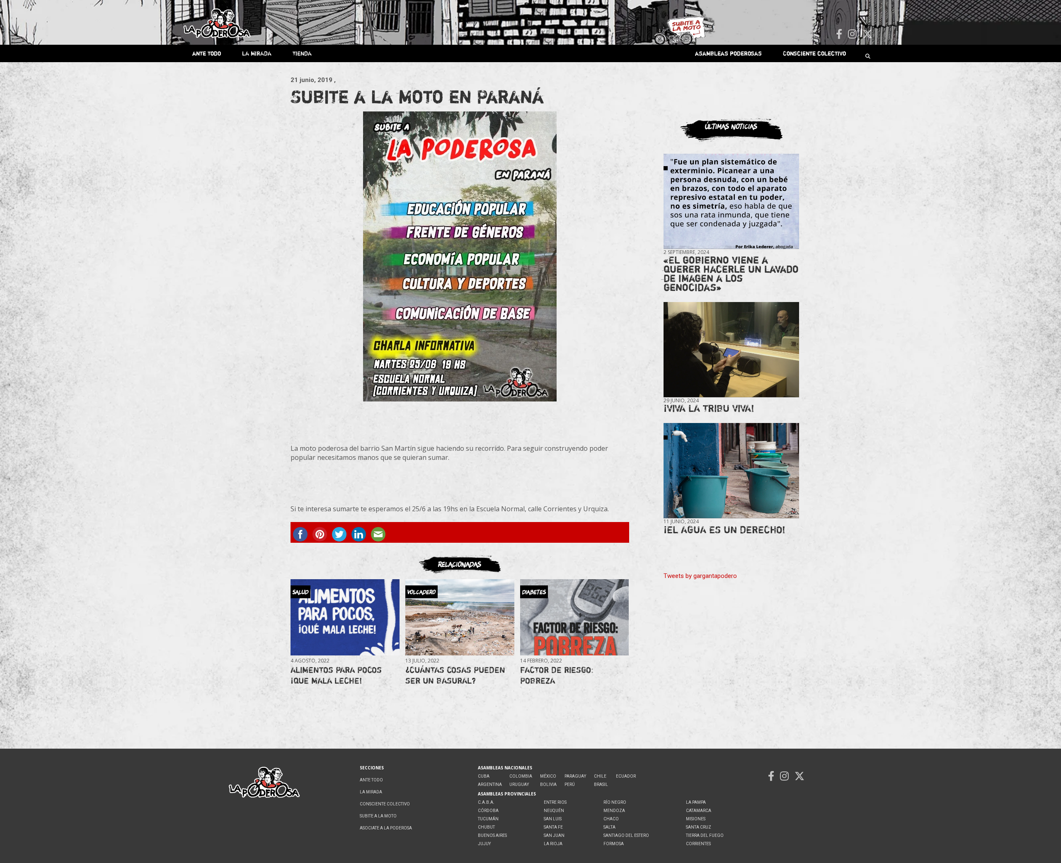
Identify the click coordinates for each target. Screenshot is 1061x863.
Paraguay (575, 776)
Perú (569, 784)
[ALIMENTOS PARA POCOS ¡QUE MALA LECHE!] (345, 617)
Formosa (613, 843)
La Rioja (553, 843)
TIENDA (302, 53)
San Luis (553, 819)
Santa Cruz (698, 827)
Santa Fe (553, 827)
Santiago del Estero (626, 835)
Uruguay (519, 784)
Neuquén (554, 810)
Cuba (483, 776)
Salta (609, 827)
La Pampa (696, 802)
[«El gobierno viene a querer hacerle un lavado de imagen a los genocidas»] (731, 201)
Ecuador (626, 776)
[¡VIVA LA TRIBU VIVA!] (731, 350)
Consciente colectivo (814, 53)
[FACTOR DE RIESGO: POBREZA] (574, 617)
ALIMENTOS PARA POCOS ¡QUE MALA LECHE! (336, 675)
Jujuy (484, 843)
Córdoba (488, 810)
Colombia (520, 776)
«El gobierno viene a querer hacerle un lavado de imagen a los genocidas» (731, 273)
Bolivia (548, 784)
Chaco (611, 819)
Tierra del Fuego (705, 835)
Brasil (601, 784)
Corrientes (698, 843)
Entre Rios (555, 802)
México (548, 776)
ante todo (206, 53)
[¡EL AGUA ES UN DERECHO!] (731, 471)
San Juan (554, 835)
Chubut (486, 827)
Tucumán (488, 819)
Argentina (490, 784)
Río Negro (614, 802)
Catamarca (698, 810)
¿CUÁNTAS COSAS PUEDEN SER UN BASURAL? (455, 675)
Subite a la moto (378, 816)
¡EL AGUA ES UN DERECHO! (724, 530)
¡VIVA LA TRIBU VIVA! (709, 408)
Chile (600, 776)
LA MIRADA (256, 53)
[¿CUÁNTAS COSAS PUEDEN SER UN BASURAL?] (459, 617)
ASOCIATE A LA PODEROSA (386, 828)
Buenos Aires (492, 835)
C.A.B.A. (486, 802)
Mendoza (614, 810)
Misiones (695, 819)
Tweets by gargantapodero (700, 576)
